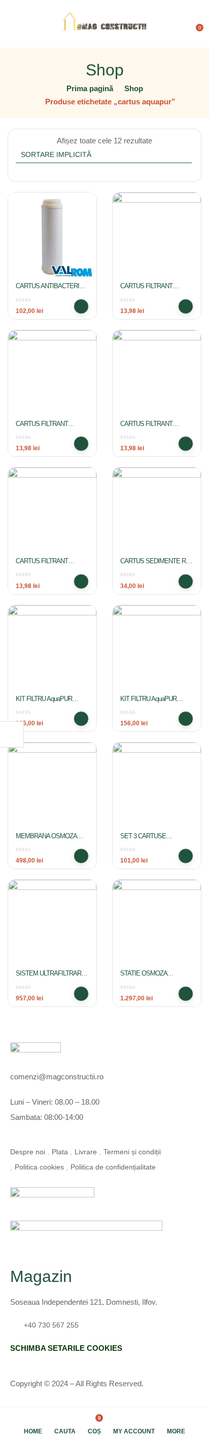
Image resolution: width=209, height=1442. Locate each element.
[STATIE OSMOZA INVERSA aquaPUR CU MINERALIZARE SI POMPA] (157, 924)
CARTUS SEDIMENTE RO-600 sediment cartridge (156, 565)
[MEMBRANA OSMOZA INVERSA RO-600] (52, 787)
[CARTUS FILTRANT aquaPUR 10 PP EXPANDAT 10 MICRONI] (157, 374)
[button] (195, 24)
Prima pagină (89, 88)
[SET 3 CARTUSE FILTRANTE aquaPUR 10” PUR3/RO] (157, 787)
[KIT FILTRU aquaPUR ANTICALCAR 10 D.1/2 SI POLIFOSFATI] (157, 649)
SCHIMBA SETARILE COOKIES (66, 1348)
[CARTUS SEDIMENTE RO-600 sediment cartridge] (157, 511)
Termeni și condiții (132, 1152)
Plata (60, 1152)
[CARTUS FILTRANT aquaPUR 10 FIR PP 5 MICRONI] (52, 374)
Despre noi (27, 1152)
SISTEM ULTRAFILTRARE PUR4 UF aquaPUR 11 (50, 977)
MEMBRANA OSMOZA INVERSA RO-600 (46, 840)
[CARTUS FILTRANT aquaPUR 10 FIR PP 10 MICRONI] (157, 236)
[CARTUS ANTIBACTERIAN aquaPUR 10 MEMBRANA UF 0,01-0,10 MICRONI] (52, 236)
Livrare (86, 1152)
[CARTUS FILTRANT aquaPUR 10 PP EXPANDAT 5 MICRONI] (52, 511)
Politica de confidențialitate (113, 1167)
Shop (133, 88)
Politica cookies (39, 1167)
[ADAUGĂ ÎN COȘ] (81, 306)
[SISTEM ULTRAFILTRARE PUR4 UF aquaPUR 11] (52, 924)
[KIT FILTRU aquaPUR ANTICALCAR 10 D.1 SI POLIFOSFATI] (52, 649)
